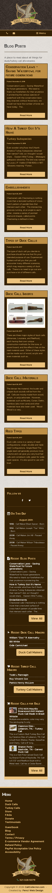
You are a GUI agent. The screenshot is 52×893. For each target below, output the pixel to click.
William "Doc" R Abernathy (24, 637)
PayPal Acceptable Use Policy (23, 848)
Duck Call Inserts (19, 294)
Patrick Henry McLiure (21, 682)
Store (8, 811)
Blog (8, 830)
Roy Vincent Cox (18, 678)
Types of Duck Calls (21, 240)
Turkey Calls (12, 807)
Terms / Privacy (14, 837)
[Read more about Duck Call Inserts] (26, 313)
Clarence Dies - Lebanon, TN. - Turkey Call (30, 729)
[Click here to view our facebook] (22, 500)
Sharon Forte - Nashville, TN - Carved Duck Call (30, 749)
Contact (10, 834)
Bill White (14, 641)
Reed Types (14, 431)
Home (8, 800)
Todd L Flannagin (18, 674)
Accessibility (13, 851)
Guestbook (11, 827)
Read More (26, 115)
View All (36, 618)
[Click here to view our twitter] (29, 500)
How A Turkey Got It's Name (23, 130)
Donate (9, 818)
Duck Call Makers (30, 652)
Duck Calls (11, 804)
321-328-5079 (27, 879)
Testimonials (13, 822)
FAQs (8, 814)
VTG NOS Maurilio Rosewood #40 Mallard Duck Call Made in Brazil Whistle (26, 712)
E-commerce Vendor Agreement (24, 841)
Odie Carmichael (18, 645)
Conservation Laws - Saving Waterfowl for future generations (23, 71)
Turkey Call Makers (29, 689)
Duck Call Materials (22, 378)
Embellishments (18, 187)
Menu (42, 33)
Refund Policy (13, 844)
